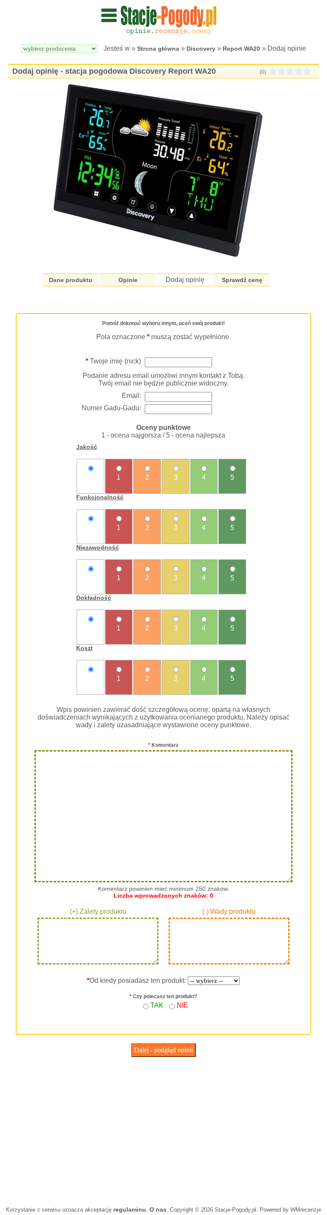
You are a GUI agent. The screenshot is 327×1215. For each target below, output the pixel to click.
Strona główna (158, 48)
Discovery (200, 48)
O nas (157, 1209)
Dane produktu (70, 279)
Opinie (128, 279)
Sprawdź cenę (242, 279)
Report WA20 (241, 48)
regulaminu (129, 1209)
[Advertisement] (163, 1129)
